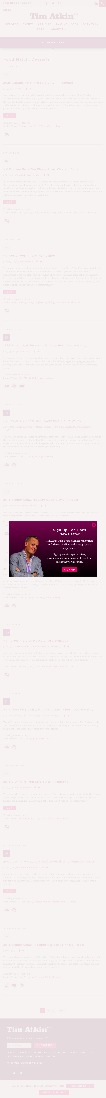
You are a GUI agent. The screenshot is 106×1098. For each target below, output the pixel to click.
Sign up (69, 570)
